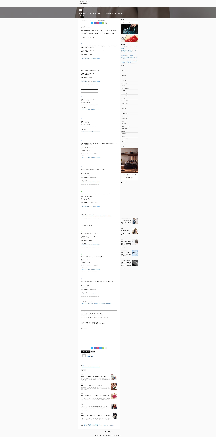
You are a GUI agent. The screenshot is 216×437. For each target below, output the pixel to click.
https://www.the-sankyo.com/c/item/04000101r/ (90, 244)
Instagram (109, 6)
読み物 (101, 6)
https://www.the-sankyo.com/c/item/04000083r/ (90, 293)
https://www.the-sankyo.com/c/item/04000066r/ (90, 58)
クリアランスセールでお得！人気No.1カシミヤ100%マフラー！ (94, 406)
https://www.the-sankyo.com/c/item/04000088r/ (90, 206)
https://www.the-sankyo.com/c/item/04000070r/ (90, 81)
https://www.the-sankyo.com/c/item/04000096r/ (90, 181)
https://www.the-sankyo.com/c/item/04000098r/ (90, 131)
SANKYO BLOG (83, 3)
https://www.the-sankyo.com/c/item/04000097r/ (90, 109)
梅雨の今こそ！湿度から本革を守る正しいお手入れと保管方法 (129, 58)
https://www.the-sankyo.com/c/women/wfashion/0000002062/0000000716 (96, 215)
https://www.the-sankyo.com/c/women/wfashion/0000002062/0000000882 (96, 303)
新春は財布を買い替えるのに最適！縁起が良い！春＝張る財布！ (94, 376)
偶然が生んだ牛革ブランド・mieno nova (92, 424)
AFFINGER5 (118, 435)
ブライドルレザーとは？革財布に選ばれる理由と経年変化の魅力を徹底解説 (129, 61)
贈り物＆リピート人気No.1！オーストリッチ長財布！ (92, 385)
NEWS (92, 6)
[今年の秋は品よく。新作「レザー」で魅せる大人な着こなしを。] (100, 23)
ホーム (83, 6)
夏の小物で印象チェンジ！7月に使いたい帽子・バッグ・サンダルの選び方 (128, 51)
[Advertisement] (99, 337)
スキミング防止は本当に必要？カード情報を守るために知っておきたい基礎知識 (129, 54)
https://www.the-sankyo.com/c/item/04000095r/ (90, 157)
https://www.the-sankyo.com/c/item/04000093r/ (90, 269)
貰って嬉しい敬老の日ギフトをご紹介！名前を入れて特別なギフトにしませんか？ (99, 425)
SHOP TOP (119, 6)
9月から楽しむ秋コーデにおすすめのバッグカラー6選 (129, 47)
